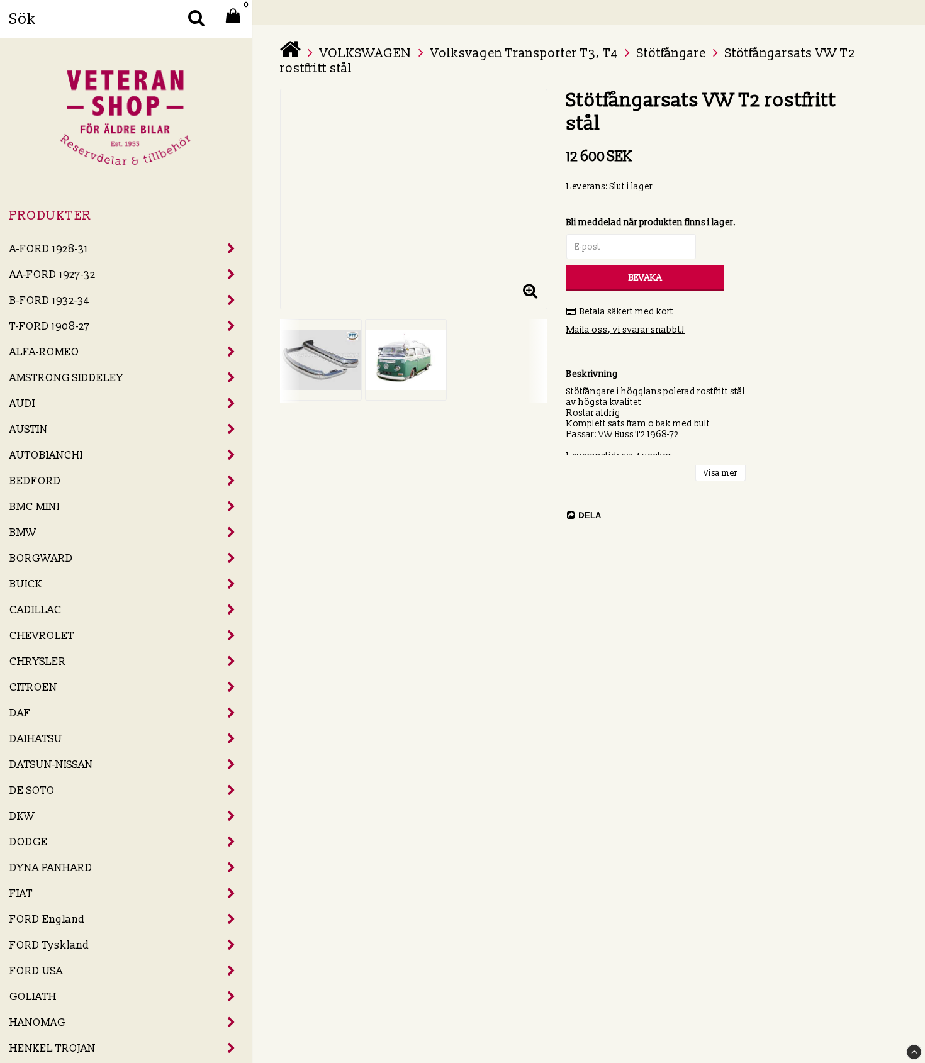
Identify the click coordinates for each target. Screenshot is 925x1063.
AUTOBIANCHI (46, 455)
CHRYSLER (37, 661)
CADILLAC (35, 609)
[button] (530, 292)
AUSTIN (28, 429)
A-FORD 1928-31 (48, 248)
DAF (20, 713)
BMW (22, 532)
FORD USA (36, 970)
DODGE (28, 842)
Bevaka (645, 277)
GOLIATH (33, 996)
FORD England (47, 919)
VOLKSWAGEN (366, 53)
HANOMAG (37, 1022)
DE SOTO (32, 790)
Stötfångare (671, 53)
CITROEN (33, 687)
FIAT (21, 893)
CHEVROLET (41, 635)
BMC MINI (34, 506)
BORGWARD (41, 558)
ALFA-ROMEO (44, 352)
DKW (22, 816)
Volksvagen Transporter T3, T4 (524, 53)
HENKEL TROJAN (52, 1048)
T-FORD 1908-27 (49, 326)
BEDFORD (35, 480)
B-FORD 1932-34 (49, 300)
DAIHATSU (35, 738)
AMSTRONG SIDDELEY (66, 377)
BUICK (25, 584)
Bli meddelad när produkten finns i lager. (651, 222)
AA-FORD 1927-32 (52, 274)
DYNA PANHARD (50, 867)
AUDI (22, 403)
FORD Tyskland (49, 945)
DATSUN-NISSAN (51, 764)
